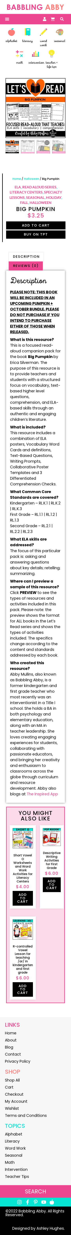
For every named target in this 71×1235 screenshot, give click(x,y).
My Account (16, 1101)
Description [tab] (26, 256)
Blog (9, 1047)
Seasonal (35, 197)
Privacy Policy (17, 1061)
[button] (7, 19)
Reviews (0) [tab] (26, 265)
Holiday (53, 197)
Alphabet (13, 1134)
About (11, 1040)
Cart (9, 1087)
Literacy (12, 1141)
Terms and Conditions (26, 1115)
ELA (18, 187)
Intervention (16, 1169)
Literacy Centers (26, 192)
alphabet (11, 41)
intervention (36, 63)
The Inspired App (42, 794)
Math (10, 1162)
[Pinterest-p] (35, 1202)
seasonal (59, 41)
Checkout (14, 1094)
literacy (27, 41)
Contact (13, 1054)
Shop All (12, 1080)
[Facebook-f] (27, 1202)
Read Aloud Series (39, 187)
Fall (24, 203)
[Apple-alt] (51, 1202)
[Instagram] (19, 1202)
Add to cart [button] (22, 898)
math (19, 63)
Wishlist (12, 1108)
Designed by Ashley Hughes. (38, 1228)
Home (16, 179)
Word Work (15, 1148)
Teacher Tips (17, 1176)
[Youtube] (43, 1202)
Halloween (31, 179)
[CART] (52, 19)
